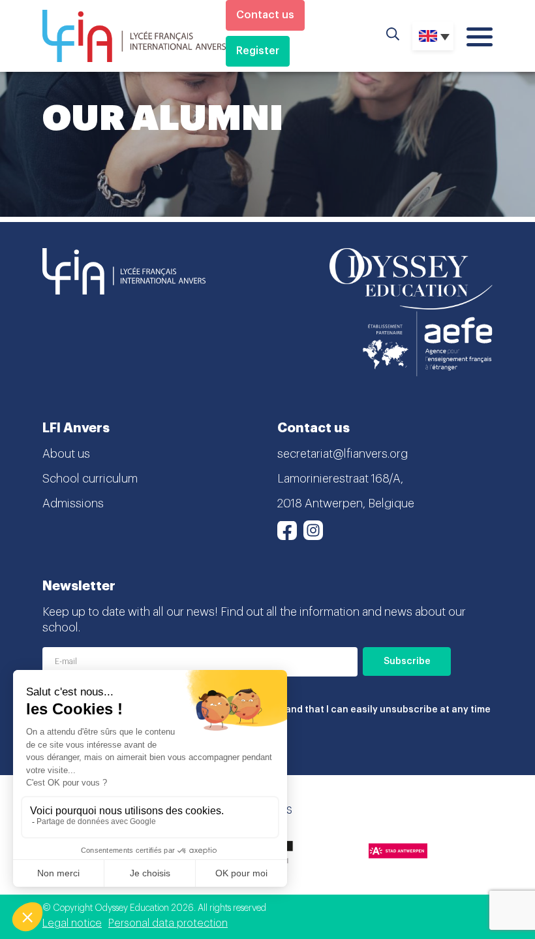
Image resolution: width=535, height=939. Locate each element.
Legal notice (72, 923)
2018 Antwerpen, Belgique (345, 503)
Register (257, 51)
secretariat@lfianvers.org (342, 454)
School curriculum (90, 479)
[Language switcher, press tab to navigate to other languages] (432, 36)
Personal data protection (168, 923)
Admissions (73, 503)
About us (66, 454)
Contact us (265, 15)
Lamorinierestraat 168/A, (340, 479)
